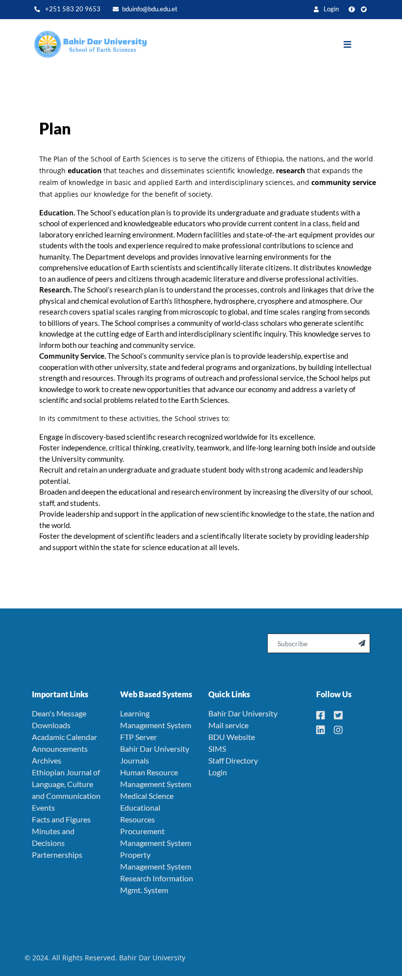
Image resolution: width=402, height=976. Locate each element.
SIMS (217, 748)
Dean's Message (59, 713)
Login (330, 9)
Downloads (51, 725)
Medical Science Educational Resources (147, 807)
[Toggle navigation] (355, 44)
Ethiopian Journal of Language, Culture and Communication (66, 783)
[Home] (86, 44)
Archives (46, 760)
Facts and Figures (61, 819)
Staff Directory (233, 760)
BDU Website (231, 736)
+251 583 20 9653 (72, 9)
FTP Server (138, 736)
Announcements (60, 748)
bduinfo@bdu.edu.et (149, 9)
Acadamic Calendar (64, 736)
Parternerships (57, 854)
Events (43, 807)
